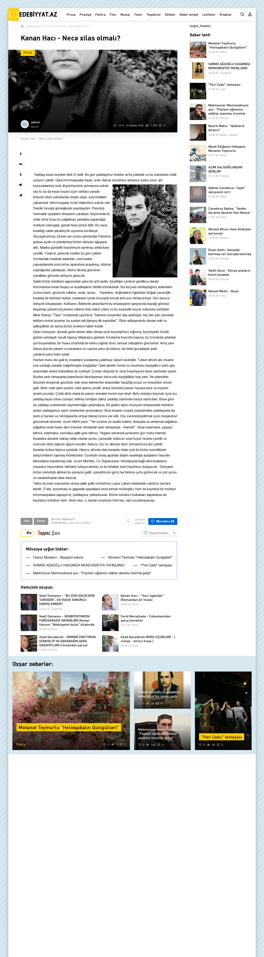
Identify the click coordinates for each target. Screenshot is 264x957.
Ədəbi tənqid (188, 14)
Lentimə (139, 521)
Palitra (100, 14)
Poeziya (85, 14)
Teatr (138, 14)
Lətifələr (209, 14)
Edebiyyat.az (33, 26)
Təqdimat (153, 14)
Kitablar (226, 14)
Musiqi (125, 14)
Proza (71, 14)
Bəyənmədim (162, 533)
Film (113, 14)
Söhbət (170, 14)
